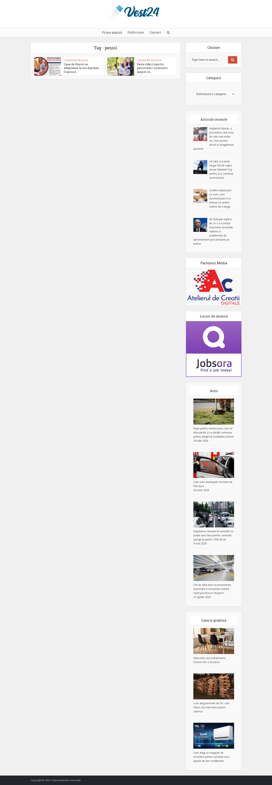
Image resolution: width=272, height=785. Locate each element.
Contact (155, 32)
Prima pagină (112, 32)
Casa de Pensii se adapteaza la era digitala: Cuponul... (81, 68)
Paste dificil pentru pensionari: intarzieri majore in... (152, 68)
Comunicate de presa (76, 60)
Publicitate (135, 32)
